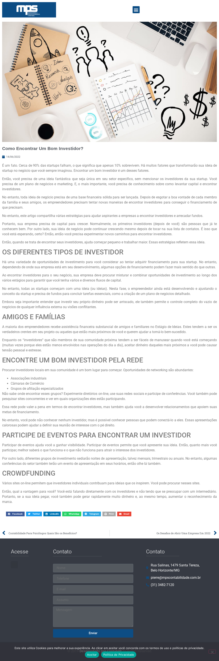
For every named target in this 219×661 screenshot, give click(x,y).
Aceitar (92, 654)
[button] (136, 9)
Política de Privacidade (118, 654)
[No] (212, 652)
